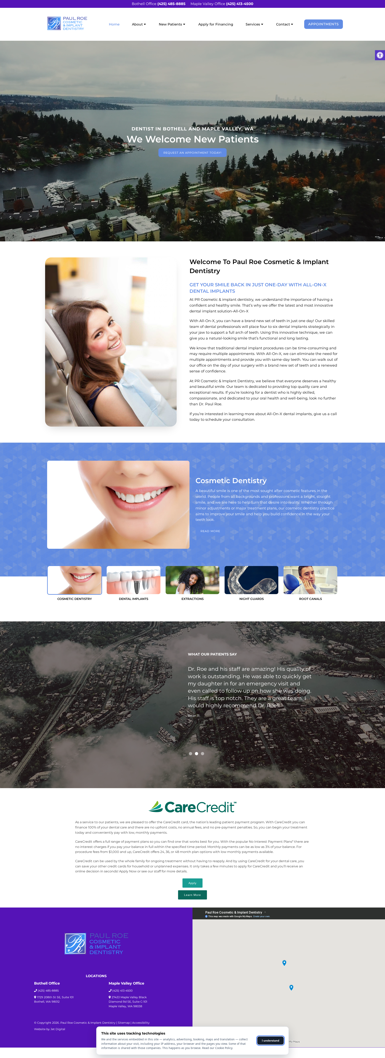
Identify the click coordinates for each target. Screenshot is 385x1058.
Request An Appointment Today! (192, 152)
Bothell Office (144, 4)
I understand (270, 1040)
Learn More (192, 894)
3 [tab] (202, 753)
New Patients (170, 24)
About (137, 24)
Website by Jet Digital (49, 1029)
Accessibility (141, 1022)
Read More (210, 531)
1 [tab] (190, 753)
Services (253, 24)
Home (114, 24)
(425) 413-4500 (239, 4)
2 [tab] (196, 753)
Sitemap (124, 1022)
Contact (283, 24)
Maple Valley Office (208, 4)
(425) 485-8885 (171, 4)
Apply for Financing (215, 24)
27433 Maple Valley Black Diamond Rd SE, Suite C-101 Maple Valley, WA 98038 (128, 1001)
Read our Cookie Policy (217, 1048)
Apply (192, 883)
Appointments (323, 24)
